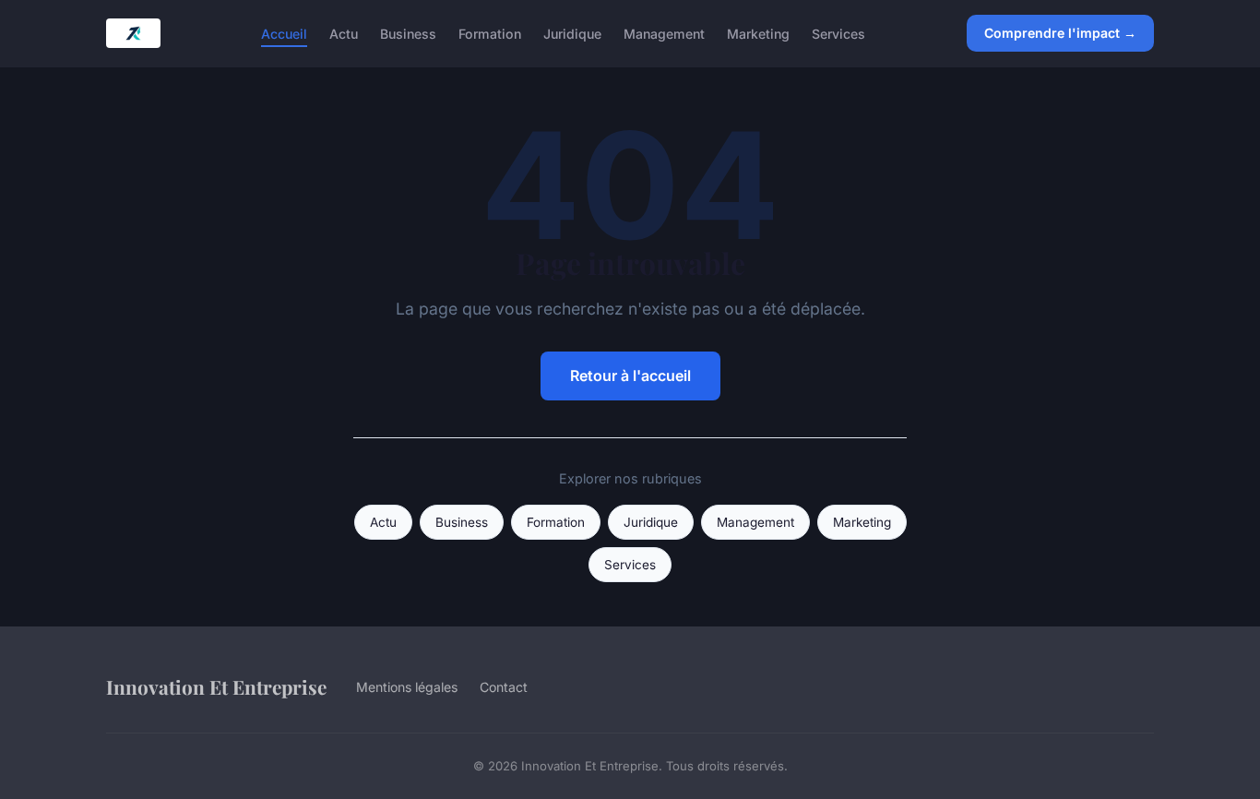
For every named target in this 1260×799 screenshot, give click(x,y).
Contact (504, 687)
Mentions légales (407, 687)
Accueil (284, 33)
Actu (343, 33)
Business (408, 33)
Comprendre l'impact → (1060, 33)
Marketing (758, 33)
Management (664, 33)
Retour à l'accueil (630, 375)
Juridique (572, 33)
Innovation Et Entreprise (216, 686)
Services (838, 33)
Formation (489, 33)
